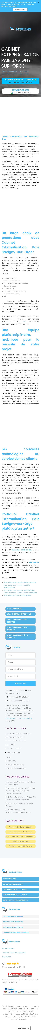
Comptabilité (10, 745)
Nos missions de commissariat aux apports (20, 582)
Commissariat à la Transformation (18, 734)
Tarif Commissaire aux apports (20, 832)
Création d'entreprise (13, 748)
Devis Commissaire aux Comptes (17, 620)
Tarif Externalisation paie (20, 841)
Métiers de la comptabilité (15, 768)
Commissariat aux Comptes (15, 741)
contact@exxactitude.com (19, 701)
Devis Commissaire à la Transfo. (17, 636)
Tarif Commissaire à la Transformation (20, 837)
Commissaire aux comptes (13, 922)
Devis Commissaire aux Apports (17, 628)
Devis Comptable (14, 609)
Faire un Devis (20, 9)
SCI (24, 321)
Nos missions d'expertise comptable (17, 595)
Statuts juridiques (14, 752)
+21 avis (21, 91)
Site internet (34, 562)
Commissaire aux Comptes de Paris (18, 718)
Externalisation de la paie (14, 765)
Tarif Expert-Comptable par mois (20, 846)
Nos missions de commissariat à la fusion (19, 590)
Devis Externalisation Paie (19, 614)
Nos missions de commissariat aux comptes (20, 593)
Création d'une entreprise (13, 916)
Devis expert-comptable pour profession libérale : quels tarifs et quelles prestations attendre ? (20, 790)
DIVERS (8, 757)
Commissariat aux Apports (15, 737)
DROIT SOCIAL (10, 761)
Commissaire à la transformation (16, 932)
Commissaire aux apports (13, 927)
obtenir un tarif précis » (20, 82)
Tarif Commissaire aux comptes (20, 827)
